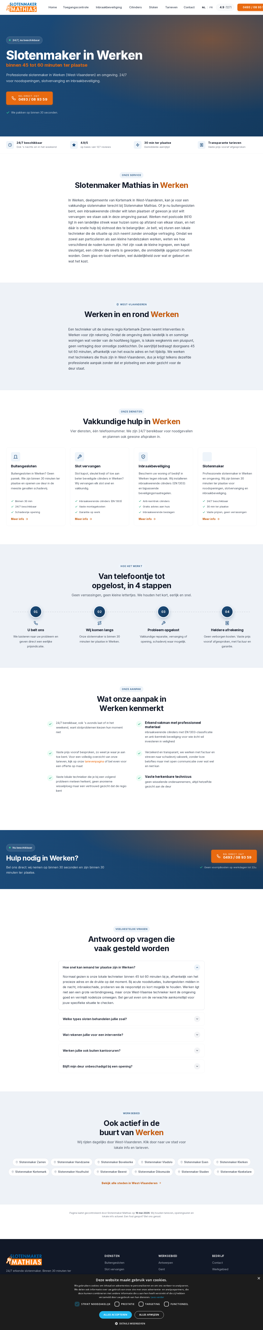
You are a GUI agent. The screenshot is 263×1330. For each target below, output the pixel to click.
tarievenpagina (94, 761)
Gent (161, 1269)
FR (211, 7)
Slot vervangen (114, 1269)
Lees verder (157, 1297)
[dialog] (131, 1302)
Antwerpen (165, 1262)
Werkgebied (220, 1269)
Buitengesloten (114, 1262)
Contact (217, 1262)
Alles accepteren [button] (115, 1314)
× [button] (258, 1278)
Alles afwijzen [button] (149, 1314)
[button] (131, 1323)
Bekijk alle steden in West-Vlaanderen (129, 1183)
